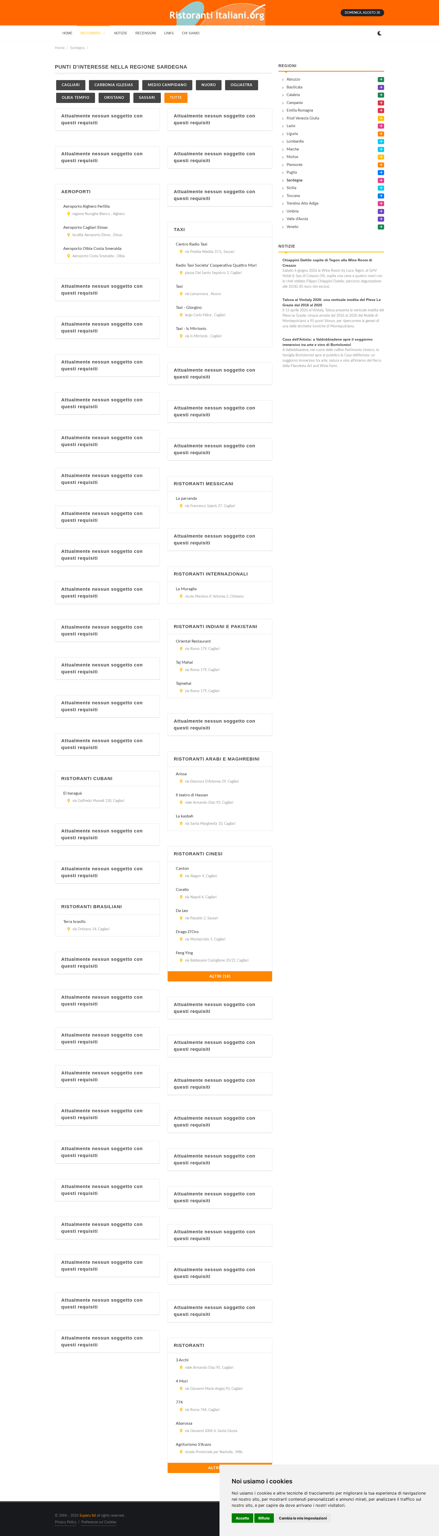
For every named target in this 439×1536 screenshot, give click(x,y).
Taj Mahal (184, 662)
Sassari (147, 98)
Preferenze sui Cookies (98, 1522)
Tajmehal (183, 683)
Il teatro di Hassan (192, 795)
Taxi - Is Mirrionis (191, 329)
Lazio (291, 126)
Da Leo (182, 911)
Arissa (181, 774)
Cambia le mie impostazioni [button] (303, 1518)
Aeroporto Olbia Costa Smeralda (92, 249)
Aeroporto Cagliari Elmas (85, 227)
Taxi (179, 286)
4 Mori (182, 1381)
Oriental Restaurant (193, 641)
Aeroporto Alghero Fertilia (86, 206)
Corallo (182, 890)
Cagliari (71, 85)
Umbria (293, 211)
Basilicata (294, 87)
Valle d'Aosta (297, 219)
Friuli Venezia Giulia (303, 118)
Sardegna (77, 48)
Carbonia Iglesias (114, 85)
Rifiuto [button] (264, 1518)
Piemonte (295, 165)
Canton (182, 868)
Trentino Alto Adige (303, 203)
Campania (295, 103)
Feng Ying (184, 953)
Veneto (293, 227)
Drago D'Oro (187, 932)
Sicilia (291, 188)
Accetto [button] (242, 1518)
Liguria (292, 134)
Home (60, 48)
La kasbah (184, 816)
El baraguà (72, 793)
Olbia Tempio (75, 98)
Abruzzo (293, 79)
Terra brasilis (74, 922)
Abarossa (184, 1423)
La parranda (186, 498)
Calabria (293, 95)
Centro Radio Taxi (191, 244)
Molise (292, 157)
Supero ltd (88, 1515)
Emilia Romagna (300, 110)
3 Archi (182, 1360)
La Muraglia (186, 589)
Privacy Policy (65, 1522)
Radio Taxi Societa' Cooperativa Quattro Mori (216, 265)
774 (179, 1402)
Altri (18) (219, 976)
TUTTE (176, 98)
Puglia (292, 172)
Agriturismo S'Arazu (193, 1444)
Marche (293, 149)
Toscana (293, 196)
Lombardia (295, 141)
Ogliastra (242, 85)
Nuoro (208, 85)
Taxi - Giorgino (189, 308)
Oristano (114, 98)
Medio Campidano (167, 85)
